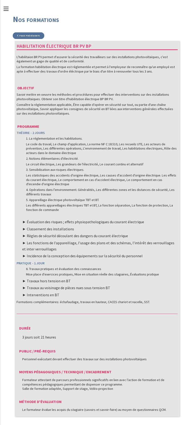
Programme (28, 126)
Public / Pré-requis (37, 351)
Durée (25, 328)
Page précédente (29, 35)
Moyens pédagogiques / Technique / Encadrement (65, 371)
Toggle (8, 9)
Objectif (25, 88)
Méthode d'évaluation (40, 401)
